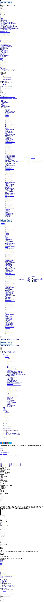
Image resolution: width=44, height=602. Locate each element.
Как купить (7, 412)
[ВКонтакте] (1, 443)
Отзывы (4, 504)
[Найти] (1, 8)
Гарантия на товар (3, 574)
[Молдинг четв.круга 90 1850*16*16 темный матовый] (10, 463)
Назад (7, 355)
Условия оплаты (3, 572)
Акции (1, 561)
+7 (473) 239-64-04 (8, 70)
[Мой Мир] (4, 443)
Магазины (2, 571)
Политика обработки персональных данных (8, 575)
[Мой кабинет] (0, 338)
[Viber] (7, 443)
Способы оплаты (3, 579)
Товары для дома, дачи (11, 394)
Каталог (6, 356)
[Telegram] (11, 443)
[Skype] (10, 443)
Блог (1, 564)
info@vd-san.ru (4, 81)
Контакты (2, 568)
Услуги (1, 562)
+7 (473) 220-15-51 (4, 68)
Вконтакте (4, 84)
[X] (5, 443)
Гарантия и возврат (4, 581)
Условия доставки (3, 573)
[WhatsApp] (8, 443)
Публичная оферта (3, 582)
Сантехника (9, 359)
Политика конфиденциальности (6, 576)
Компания (6, 417)
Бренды (1, 563)
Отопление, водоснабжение (12, 377)
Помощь (1, 577)
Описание (4, 503)
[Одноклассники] (2, 443)
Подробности (2, 478)
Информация (2, 569)
